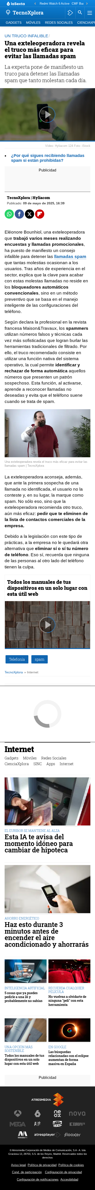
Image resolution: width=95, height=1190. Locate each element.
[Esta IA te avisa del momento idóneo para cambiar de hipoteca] (47, 801)
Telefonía (17, 659)
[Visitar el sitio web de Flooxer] (72, 1134)
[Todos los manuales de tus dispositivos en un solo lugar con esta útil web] (26, 1030)
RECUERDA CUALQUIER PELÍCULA (66, 990)
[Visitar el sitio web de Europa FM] (77, 1124)
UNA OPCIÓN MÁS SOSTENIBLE (19, 1049)
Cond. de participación (27, 1172)
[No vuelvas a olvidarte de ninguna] (69, 971)
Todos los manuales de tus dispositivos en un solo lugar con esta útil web (47, 588)
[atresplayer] (70, 12)
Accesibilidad (69, 1179)
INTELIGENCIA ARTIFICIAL (25, 988)
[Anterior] (35, 4)
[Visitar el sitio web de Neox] (57, 1113)
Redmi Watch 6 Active (54, 3)
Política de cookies (71, 1165)
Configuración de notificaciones (38, 1179)
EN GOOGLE (57, 1047)
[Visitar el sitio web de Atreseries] (38, 1124)
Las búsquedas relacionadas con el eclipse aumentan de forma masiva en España (68, 1058)
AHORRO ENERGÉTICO (22, 918)
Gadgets (13, 22)
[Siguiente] (86, 4)
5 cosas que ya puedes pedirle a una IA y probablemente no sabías (23, 997)
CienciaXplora (17, 763)
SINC (37, 763)
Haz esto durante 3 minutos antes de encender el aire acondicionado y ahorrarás (47, 934)
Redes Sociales (59, 22)
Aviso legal (18, 1165)
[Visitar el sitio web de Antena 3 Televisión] (18, 1113)
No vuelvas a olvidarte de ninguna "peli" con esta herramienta (67, 1001)
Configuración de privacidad (63, 1172)
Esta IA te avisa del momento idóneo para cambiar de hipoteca (39, 843)
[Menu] (89, 12)
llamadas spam (70, 256)
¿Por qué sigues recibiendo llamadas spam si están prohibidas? (47, 158)
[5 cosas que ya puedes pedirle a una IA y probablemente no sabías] (26, 971)
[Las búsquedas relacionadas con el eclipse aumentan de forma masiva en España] (69, 1030)
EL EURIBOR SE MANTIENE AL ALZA (32, 830)
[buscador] (80, 12)
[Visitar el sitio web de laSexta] (38, 1113)
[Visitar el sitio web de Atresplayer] (47, 1134)
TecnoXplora (14, 672)
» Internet (31, 672)
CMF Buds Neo (82, 3)
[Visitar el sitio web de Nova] (77, 1113)
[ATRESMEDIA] (47, 1099)
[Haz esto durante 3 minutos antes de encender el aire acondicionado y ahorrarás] (47, 889)
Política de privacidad (42, 1165)
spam (39, 659)
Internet (19, 749)
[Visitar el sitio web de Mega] (18, 1124)
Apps (50, 763)
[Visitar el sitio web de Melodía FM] (23, 1134)
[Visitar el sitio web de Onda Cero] (57, 1124)
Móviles (33, 22)
